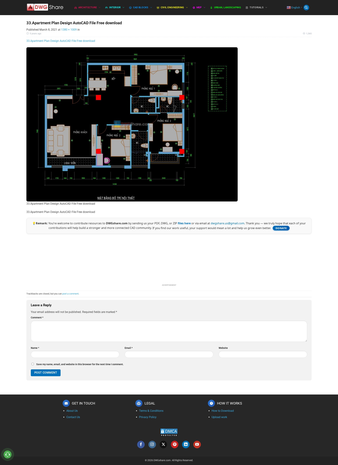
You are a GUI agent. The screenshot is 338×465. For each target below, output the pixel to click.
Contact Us (73, 417)
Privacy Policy (148, 417)
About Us (72, 410)
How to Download (223, 410)
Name (35, 348)
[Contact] (8, 454)
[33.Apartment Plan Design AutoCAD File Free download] (132, 124)
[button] (306, 8)
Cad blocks (140, 7)
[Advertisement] (169, 258)
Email (129, 348)
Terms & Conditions (151, 410)
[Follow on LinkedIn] (186, 444)
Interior (115, 7)
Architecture (87, 7)
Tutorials (257, 7)
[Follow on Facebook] (141, 444)
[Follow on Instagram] (152, 444)
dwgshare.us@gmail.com (227, 223)
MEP (199, 7)
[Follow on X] (163, 444)
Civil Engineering (172, 7)
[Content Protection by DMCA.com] (169, 432)
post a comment (70, 293)
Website (223, 348)
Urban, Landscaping (227, 7)
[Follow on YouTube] (197, 444)
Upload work (219, 417)
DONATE (281, 228)
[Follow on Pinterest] (175, 444)
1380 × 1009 (69, 29)
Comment (37, 317)
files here (184, 223)
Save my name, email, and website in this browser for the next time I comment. (80, 364)
